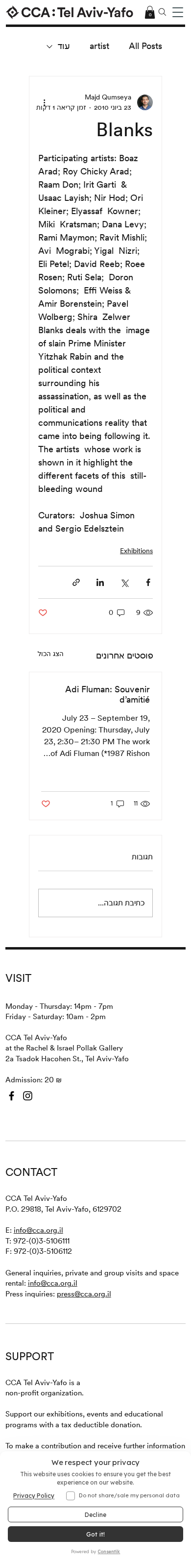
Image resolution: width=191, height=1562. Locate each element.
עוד (64, 46)
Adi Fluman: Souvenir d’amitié (107, 694)
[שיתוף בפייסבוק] (148, 582)
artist (99, 46)
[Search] (162, 12)
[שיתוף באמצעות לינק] (76, 582)
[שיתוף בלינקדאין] (100, 582)
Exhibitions (136, 551)
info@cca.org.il (38, 1230)
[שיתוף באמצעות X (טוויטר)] (124, 582)
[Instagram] (28, 1096)
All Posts (145, 46)
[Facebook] (11, 1096)
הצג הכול (51, 654)
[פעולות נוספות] (44, 102)
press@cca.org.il (84, 1293)
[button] (177, 12)
